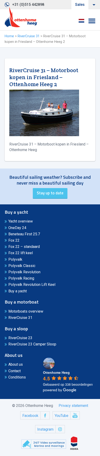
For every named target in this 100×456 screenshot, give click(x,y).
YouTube (61, 415)
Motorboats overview (25, 311)
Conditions (17, 377)
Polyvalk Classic (21, 265)
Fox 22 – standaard (24, 246)
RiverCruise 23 (20, 338)
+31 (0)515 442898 (28, 4)
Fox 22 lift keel (20, 253)
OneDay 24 (17, 228)
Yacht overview (20, 221)
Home (9, 36)
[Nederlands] (81, 22)
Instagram (45, 429)
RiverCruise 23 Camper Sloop (32, 344)
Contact (14, 371)
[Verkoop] (21, 17)
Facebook (30, 415)
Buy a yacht (17, 291)
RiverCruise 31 (29, 36)
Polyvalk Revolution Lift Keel (31, 284)
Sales (80, 4)
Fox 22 (14, 240)
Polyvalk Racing (21, 278)
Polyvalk (15, 259)
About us (15, 364)
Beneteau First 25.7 (24, 234)
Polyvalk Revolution (24, 272)
